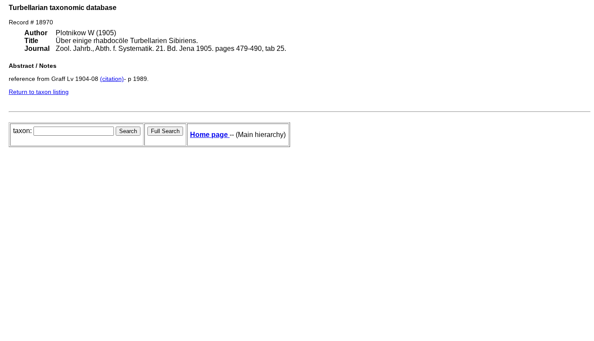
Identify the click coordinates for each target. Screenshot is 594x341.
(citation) (112, 78)
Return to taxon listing (39, 91)
